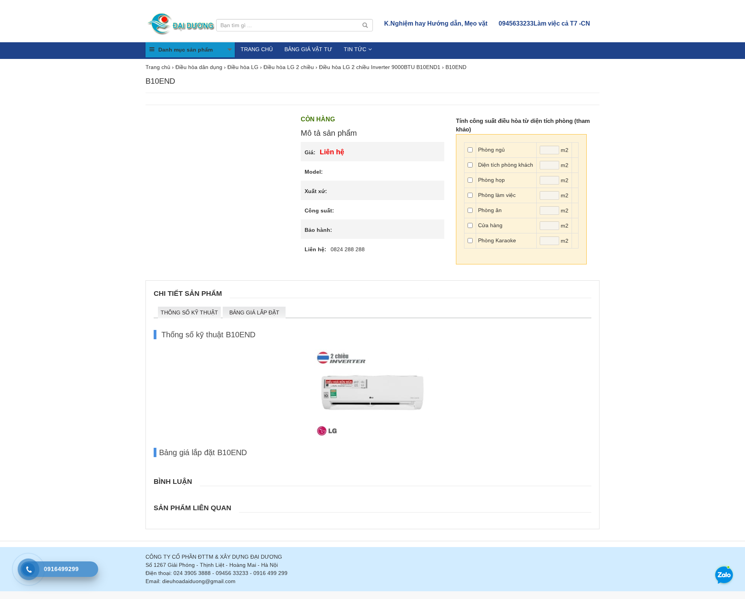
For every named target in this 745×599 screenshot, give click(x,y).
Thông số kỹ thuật (189, 312)
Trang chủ (257, 49)
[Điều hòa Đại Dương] (181, 23)
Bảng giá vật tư (308, 49)
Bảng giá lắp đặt (254, 312)
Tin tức (355, 49)
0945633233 (544, 23)
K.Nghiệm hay (435, 23)
